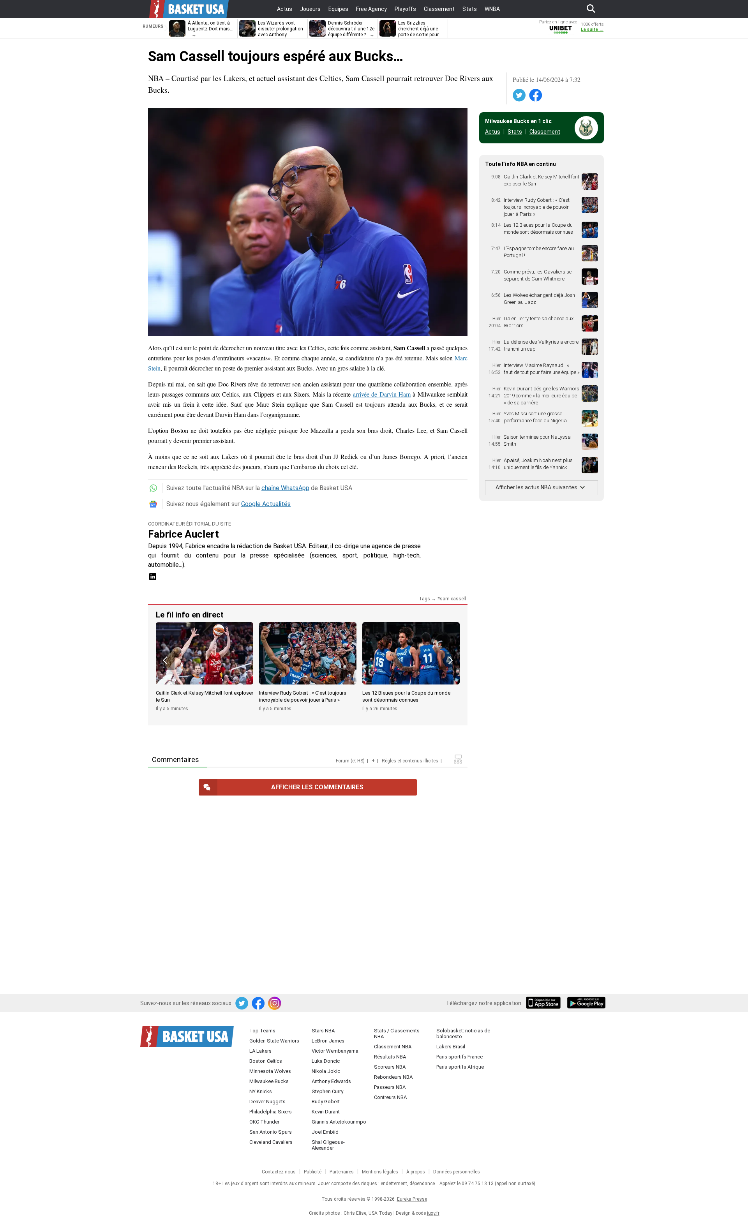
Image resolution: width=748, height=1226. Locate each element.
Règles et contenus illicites (410, 761)
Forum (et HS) (350, 761)
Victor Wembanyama (335, 1051)
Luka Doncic (326, 1061)
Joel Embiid (325, 1132)
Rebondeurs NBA (393, 1077)
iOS (544, 1003)
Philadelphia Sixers (270, 1112)
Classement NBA (392, 1047)
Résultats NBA (390, 1057)
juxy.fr (433, 1213)
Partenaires (342, 1172)
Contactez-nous (279, 1172)
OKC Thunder (264, 1122)
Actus (492, 132)
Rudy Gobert (326, 1101)
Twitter (520, 95)
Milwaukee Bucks (269, 1081)
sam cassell (453, 599)
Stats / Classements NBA (397, 1033)
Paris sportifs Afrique (460, 1067)
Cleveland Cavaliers (271, 1142)
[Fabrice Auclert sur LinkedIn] (152, 579)
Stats (515, 132)
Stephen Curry (327, 1091)
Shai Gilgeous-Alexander (328, 1145)
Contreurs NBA (390, 1097)
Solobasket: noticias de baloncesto (463, 1033)
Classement (544, 132)
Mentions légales (380, 1172)
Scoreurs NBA (390, 1067)
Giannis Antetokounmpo (339, 1122)
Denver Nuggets (267, 1101)
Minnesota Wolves (270, 1071)
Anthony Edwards (331, 1081)
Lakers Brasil (450, 1047)
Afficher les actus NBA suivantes (536, 487)
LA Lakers (260, 1051)
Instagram (275, 1004)
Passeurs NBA (390, 1087)
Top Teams (262, 1031)
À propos (415, 1172)
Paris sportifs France (459, 1057)
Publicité (312, 1172)
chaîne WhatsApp (285, 488)
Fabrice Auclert (183, 534)
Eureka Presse (412, 1199)
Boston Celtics (265, 1061)
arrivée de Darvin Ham (382, 394)
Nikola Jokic (326, 1071)
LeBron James (328, 1041)
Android (585, 1003)
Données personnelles (456, 1172)
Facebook (536, 95)
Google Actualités (266, 504)
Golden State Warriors (274, 1041)
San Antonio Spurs (270, 1132)
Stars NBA (323, 1031)
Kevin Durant (326, 1112)
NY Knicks (260, 1091)
